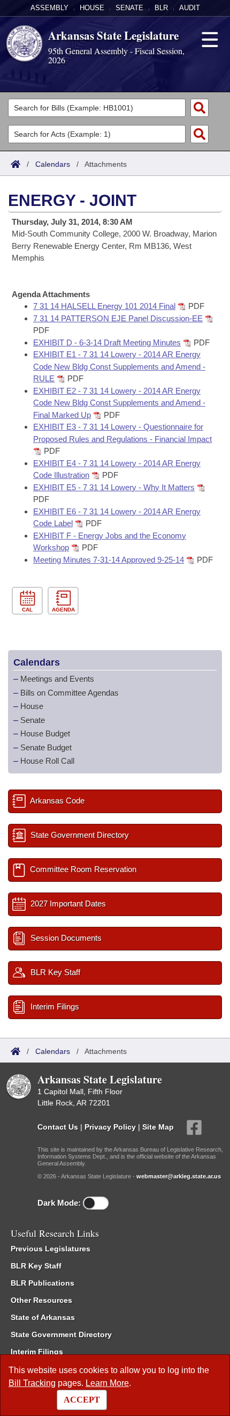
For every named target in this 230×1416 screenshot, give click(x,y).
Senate (129, 8)
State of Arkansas (43, 1317)
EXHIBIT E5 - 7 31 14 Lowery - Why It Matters (114, 487)
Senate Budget (46, 747)
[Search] (199, 108)
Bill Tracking (32, 1383)
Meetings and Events (57, 678)
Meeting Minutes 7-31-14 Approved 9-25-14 (108, 559)
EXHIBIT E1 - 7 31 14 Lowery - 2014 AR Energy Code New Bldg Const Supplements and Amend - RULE (119, 366)
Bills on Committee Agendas (69, 692)
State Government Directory (61, 1334)
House (92, 8)
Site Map (158, 1126)
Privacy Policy (110, 1126)
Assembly (49, 8)
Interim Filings (37, 1351)
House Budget (45, 733)
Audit (189, 8)
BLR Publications (42, 1283)
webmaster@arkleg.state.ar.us (178, 1176)
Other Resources (41, 1300)
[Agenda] (64, 601)
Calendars (52, 164)
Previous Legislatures (50, 1248)
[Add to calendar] (30, 601)
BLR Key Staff (36, 1266)
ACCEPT (82, 1399)
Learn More (107, 1383)
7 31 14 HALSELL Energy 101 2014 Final (104, 306)
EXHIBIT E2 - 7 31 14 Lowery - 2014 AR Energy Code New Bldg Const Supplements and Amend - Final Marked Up (119, 402)
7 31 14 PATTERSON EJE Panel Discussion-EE (118, 318)
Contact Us (57, 1126)
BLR (161, 8)
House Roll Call (47, 760)
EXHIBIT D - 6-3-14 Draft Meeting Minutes (107, 342)
